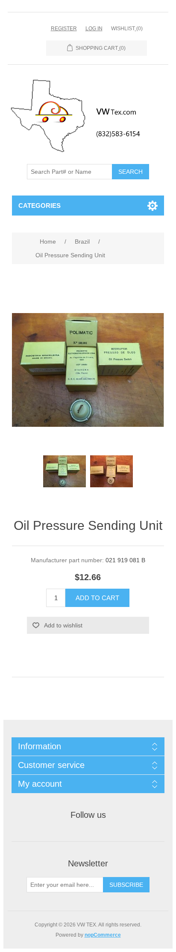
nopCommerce (103, 935)
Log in (94, 29)
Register (64, 29)
